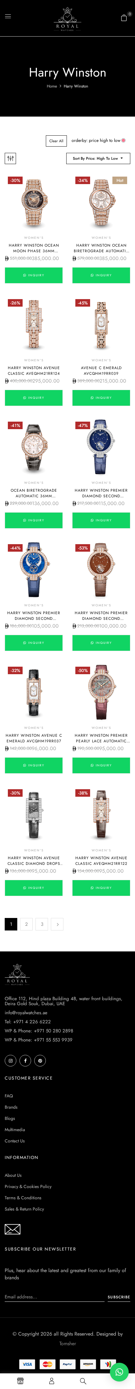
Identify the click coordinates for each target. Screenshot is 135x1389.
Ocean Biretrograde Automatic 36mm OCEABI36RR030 (34, 496)
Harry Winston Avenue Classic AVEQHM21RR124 (34, 370)
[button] (124, 18)
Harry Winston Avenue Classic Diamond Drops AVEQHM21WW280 (34, 863)
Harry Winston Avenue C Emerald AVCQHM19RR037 (34, 738)
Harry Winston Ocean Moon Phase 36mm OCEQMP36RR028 (34, 251)
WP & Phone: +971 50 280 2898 (39, 1030)
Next (57, 924)
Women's (34, 237)
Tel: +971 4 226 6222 (28, 1021)
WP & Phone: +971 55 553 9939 (39, 1039)
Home (52, 86)
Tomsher (67, 1343)
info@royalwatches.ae (26, 1012)
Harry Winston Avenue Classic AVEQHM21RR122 (101, 860)
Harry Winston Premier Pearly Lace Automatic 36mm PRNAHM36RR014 (101, 741)
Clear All (56, 141)
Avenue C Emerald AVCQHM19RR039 (101, 370)
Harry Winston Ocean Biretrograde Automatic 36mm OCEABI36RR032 (101, 251)
